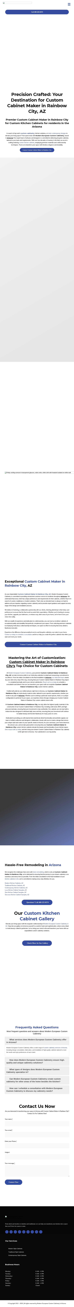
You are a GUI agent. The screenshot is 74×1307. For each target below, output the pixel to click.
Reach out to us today (50, 682)
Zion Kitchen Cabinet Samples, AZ (15, 892)
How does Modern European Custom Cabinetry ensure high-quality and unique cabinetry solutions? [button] (35, 1061)
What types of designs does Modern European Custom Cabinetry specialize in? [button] (33, 1070)
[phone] (40, 1231)
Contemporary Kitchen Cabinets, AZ (16, 888)
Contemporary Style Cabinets (17, 1255)
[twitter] (11, 1231)
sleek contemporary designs (57, 133)
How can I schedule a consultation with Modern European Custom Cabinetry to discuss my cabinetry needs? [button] (34, 1089)
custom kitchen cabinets (26, 142)
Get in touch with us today (13, 729)
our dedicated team (58, 677)
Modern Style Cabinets (15, 1248)
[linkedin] (19, 1231)
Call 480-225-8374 (37, 12)
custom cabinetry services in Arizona (55, 1047)
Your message (10, 1163)
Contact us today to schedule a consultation (18, 634)
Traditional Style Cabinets (16, 1252)
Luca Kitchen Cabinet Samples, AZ (16, 890)
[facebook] (6, 1231)
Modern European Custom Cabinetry (19, 673)
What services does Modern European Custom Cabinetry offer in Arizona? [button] (36, 1041)
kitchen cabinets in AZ (12, 879)
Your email (8, 1130)
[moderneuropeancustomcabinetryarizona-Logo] (17, 2)
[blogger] (28, 1231)
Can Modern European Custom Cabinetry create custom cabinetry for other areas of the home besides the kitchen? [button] (33, 1080)
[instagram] (15, 1231)
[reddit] (32, 1231)
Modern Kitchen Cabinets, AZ (14, 883)
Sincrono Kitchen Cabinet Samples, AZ (17, 894)
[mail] (36, 1231)
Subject (7, 1152)
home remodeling (38, 872)
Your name (9, 1119)
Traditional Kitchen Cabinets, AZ (15, 885)
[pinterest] (23, 1231)
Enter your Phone (11, 1141)
